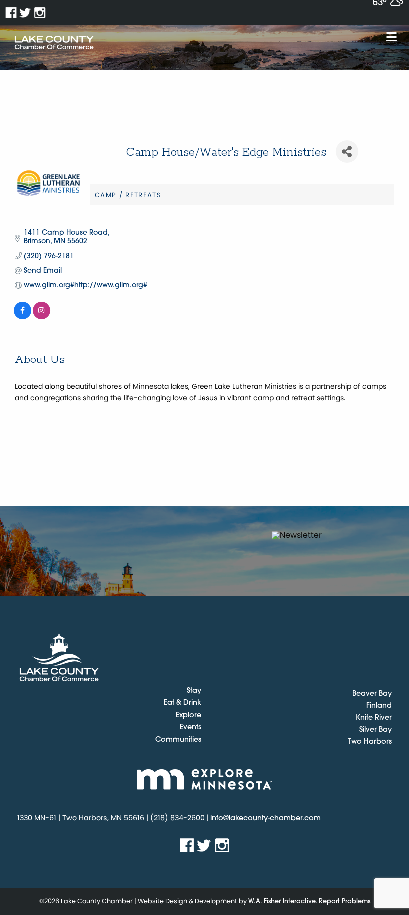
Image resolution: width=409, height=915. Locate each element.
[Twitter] (25, 12)
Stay (194, 691)
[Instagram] (40, 12)
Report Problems (344, 901)
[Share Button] (347, 151)
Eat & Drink (182, 703)
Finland (379, 706)
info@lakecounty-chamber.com (265, 818)
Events (190, 727)
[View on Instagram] (41, 317)
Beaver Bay (372, 694)
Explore (188, 715)
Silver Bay (375, 730)
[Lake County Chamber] (54, 43)
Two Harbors (370, 742)
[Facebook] (11, 12)
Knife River (374, 718)
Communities (178, 740)
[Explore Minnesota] (204, 779)
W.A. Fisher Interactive (282, 901)
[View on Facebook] (22, 317)
